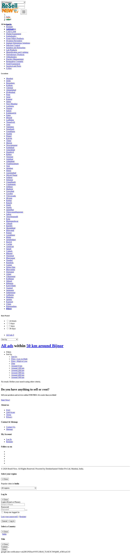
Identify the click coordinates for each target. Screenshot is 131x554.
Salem (8, 214)
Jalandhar (10, 210)
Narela (9, 207)
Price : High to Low (19, 361)
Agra (8, 124)
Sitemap (9, 429)
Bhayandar (10, 269)
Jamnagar (10, 290)
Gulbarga (10, 295)
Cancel (4, 521)
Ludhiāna (10, 120)
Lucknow (10, 106)
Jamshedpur (11, 240)
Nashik (9, 134)
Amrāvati (10, 246)
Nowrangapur (11, 145)
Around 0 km (16, 366)
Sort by (14, 357)
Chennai (9, 88)
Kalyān (9, 138)
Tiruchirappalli (12, 216)
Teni (8, 166)
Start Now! (5, 400)
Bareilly (9, 226)
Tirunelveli (10, 122)
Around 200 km (17, 370)
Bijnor (9, 309)
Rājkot (9, 154)
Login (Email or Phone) (10, 502)
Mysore (9, 198)
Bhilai (8, 237)
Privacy (9, 417)
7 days (12, 326)
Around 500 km (17, 377)
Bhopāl (9, 118)
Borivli (9, 242)
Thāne (8, 141)
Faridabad (10, 147)
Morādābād (10, 228)
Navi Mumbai (11, 104)
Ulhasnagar (10, 276)
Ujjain (8, 304)
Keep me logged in (11, 512)
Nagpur (9, 108)
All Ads (10, 335)
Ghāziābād (10, 150)
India (4, 534)
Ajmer (8, 274)
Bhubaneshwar (12, 221)
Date (13, 363)
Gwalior (9, 193)
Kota (8, 219)
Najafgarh (10, 129)
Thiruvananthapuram (14, 212)
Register (9, 27)
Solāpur (9, 177)
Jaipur (8, 101)
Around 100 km (17, 368)
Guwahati (10, 191)
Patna (8, 115)
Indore (8, 111)
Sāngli (8, 249)
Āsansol (9, 288)
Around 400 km (17, 375)
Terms (8, 415)
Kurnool (9, 302)
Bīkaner (9, 253)
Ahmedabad (11, 90)
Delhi (8, 81)
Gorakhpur (10, 131)
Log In (9, 24)
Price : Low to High (19, 359)
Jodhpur (9, 187)
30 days (12, 329)
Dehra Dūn (10, 267)
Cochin (9, 244)
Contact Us (10, 427)
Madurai (9, 189)
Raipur (9, 233)
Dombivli (10, 152)
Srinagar (9, 180)
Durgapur (10, 272)
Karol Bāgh (11, 286)
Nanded (9, 260)
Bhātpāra (9, 297)
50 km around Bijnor (44, 345)
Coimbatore (11, 184)
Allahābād (10, 161)
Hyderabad (10, 92)
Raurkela (9, 263)
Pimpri (9, 136)
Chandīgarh (11, 182)
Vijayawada (11, 196)
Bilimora (9, 283)
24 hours (12, 321)
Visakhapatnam (12, 164)
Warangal (10, 256)
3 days (12, 323)
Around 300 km (17, 373)
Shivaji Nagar (11, 175)
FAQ (8, 410)
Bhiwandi (10, 230)
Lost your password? (9, 517)
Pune (8, 94)
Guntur (9, 265)
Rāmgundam (11, 306)
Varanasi (9, 157)
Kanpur (9, 99)
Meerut (9, 143)
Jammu (9, 299)
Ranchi (9, 203)
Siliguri (9, 281)
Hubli (8, 205)
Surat (8, 97)
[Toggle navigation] (24, 12)
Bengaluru (10, 83)
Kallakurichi (11, 113)
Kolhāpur (10, 279)
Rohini (9, 200)
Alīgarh (9, 223)
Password (5, 507)
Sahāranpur (10, 292)
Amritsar (9, 159)
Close (4, 549)
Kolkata (9, 85)
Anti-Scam (10, 412)
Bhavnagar (10, 258)
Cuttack (9, 251)
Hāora (8, 170)
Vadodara (10, 127)
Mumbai (9, 78)
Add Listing (11, 29)
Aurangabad (11, 173)
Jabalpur (9, 168)
